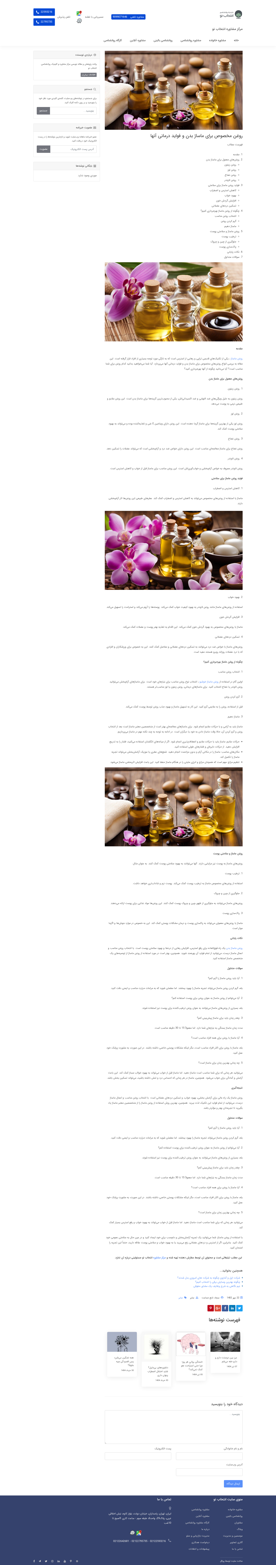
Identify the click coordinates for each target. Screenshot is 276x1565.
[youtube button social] (65, 1561)
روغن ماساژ (237, 359)
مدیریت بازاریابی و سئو (197, 1536)
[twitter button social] (46, 1561)
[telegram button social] (40, 1561)
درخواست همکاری (200, 1542)
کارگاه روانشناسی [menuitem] (112, 40)
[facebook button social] (34, 1561)
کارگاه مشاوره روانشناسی (197, 1523)
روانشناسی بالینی (234, 1516)
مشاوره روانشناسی (200, 1509)
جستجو (43, 111)
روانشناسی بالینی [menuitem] (162, 40)
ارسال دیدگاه (233, 1484)
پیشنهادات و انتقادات (199, 1549)
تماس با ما (237, 1549)
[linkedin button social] (58, 1561)
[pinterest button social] (71, 1561)
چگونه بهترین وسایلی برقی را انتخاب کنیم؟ (217, 1282)
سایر (192, 1298)
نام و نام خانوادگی (233, 1449)
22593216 (46, 12)
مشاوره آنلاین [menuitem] (138, 40)
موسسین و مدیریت (233, 1536)
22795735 (46, 22)
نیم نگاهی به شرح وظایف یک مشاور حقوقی (216, 1286)
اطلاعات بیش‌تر (88, 74)
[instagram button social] (52, 1561)
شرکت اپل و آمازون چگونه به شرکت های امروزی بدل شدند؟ (208, 1278)
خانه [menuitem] (236, 40)
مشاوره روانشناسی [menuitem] (190, 40)
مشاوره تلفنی (128, 17)
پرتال (222, 1561)
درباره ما (205, 1529)
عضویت (43, 149)
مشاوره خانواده (235, 1509)
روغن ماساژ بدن (234, 948)
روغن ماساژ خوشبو (209, 682)
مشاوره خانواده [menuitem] (217, 40)
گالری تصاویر (236, 1542)
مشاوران (238, 1523)
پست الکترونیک (163, 1449)
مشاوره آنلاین (202, 1516)
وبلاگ (240, 1529)
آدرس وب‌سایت (234, 1465)
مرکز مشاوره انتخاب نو (227, 29)
